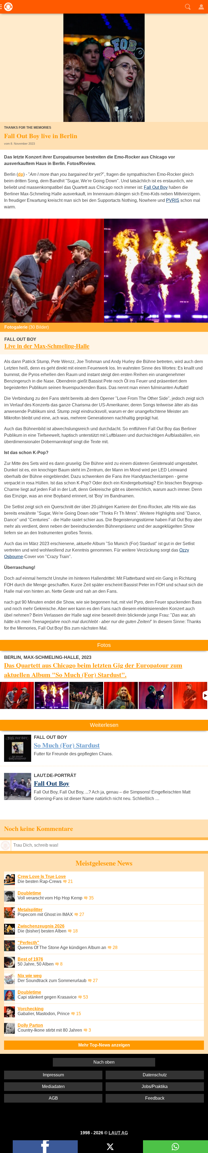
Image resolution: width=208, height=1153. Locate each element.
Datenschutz (155, 1075)
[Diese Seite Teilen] (45, 1146)
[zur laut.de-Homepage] (7, 7)
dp (20, 174)
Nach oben (104, 1062)
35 (91, 898)
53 (85, 997)
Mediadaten (53, 1086)
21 (70, 881)
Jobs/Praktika (155, 1086)
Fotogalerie (26, 327)
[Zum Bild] (52, 271)
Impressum (53, 1075)
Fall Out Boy (156, 187)
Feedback (154, 1098)
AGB (53, 1098)
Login (201, 7)
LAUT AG (118, 1133)
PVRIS (172, 200)
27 (81, 914)
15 (78, 1013)
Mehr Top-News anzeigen (104, 1045)
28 (115, 947)
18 (75, 931)
